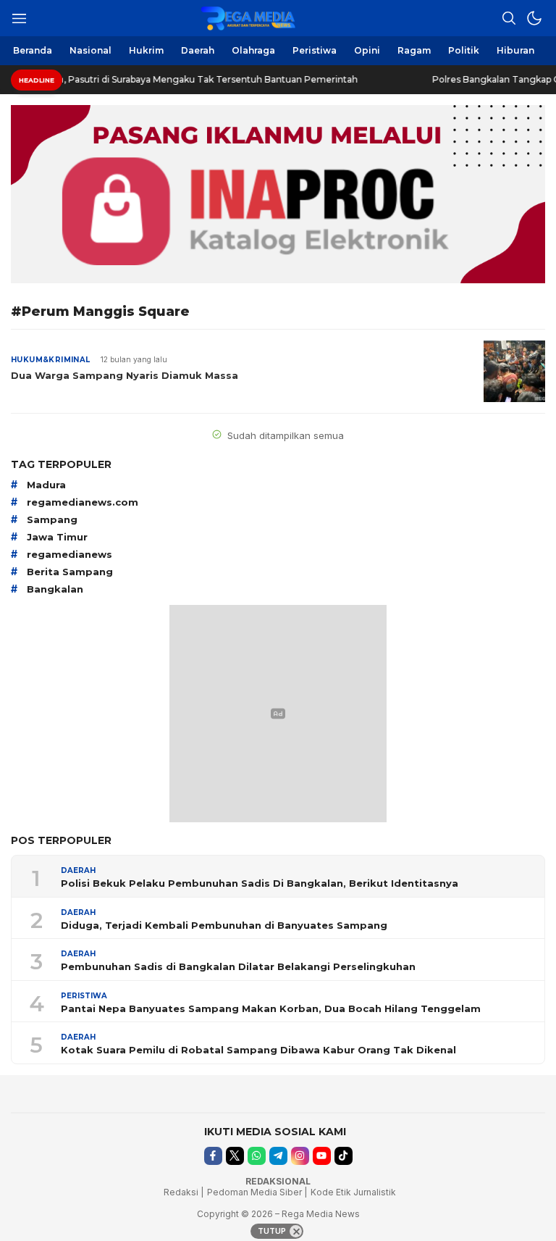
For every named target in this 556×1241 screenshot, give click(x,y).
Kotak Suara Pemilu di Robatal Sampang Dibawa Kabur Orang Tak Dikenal (258, 1050)
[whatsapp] (257, 1156)
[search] (509, 18)
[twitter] (235, 1156)
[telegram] (278, 1156)
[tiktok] (343, 1156)
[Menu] (18, 18)
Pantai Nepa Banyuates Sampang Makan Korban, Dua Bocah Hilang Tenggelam (271, 1008)
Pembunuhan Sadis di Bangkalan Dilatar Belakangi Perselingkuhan (238, 966)
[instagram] (300, 1156)
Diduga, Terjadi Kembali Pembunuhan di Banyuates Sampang (224, 925)
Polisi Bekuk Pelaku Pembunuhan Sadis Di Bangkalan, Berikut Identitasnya (259, 883)
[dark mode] (534, 18)
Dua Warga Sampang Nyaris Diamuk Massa (124, 375)
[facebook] (213, 1156)
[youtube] (322, 1156)
